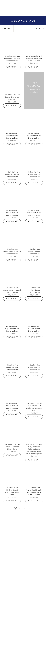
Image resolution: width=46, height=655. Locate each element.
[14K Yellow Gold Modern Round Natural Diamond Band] (12, 475)
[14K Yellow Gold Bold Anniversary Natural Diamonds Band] (12, 44)
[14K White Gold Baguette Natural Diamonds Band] (34, 121)
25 (30, 508)
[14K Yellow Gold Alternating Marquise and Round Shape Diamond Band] (34, 475)
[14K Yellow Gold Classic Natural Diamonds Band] (12, 198)
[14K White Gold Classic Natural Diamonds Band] (34, 159)
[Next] (38, 508)
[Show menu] (3, 13)
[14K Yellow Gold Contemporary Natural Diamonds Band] (12, 237)
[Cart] (43, 13)
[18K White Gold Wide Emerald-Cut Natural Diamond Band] (34, 44)
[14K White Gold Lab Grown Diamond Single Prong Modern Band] (34, 391)
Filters (8, 28)
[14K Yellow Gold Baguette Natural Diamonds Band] (12, 314)
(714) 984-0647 (20, 7)
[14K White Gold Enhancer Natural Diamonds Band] (12, 159)
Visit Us (29, 7)
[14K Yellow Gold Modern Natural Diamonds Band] (12, 121)
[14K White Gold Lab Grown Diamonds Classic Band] (12, 82)
